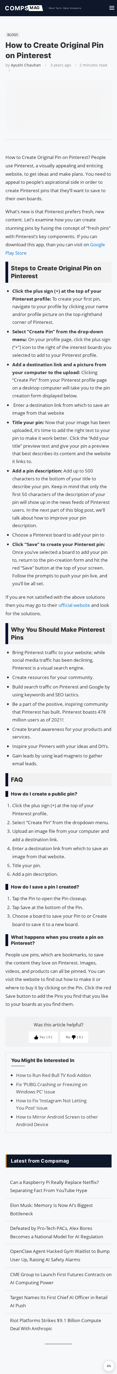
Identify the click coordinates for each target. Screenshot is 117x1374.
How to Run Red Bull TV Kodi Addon (53, 1075)
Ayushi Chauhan (26, 65)
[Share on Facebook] (56, 146)
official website (73, 605)
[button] (109, 1366)
